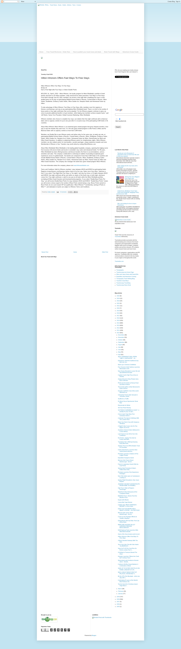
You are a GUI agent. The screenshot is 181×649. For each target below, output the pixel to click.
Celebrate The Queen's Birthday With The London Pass (128, 418)
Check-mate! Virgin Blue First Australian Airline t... (126, 414)
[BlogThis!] (71, 192)
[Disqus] (75, 223)
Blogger (94, 635)
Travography (120, 270)
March (120, 588)
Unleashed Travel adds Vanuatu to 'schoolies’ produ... (128, 395)
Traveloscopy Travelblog (123, 283)
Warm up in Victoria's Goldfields (127, 364)
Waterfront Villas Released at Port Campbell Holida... (127, 492)
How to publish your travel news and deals (87, 52)
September (121, 342)
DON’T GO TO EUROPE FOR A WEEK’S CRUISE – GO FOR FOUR (129, 509)
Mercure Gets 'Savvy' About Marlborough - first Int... (125, 460)
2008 (118, 599)
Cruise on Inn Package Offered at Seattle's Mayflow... (127, 517)
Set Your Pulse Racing (124, 407)
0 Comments (63, 192)
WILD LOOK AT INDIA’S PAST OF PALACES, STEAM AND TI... (127, 573)
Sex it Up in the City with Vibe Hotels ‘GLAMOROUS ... (128, 545)
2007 (118, 601)
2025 (118, 296)
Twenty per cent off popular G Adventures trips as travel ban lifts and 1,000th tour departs (127, 154)
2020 (118, 308)
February (121, 591)
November (121, 337)
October (120, 340)
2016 (118, 318)
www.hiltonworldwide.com (81, 165)
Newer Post (45, 252)
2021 (118, 305)
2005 (118, 606)
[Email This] (69, 192)
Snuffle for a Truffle (123, 399)
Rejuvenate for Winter (124, 405)
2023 (118, 301)
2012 (118, 328)
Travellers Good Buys (122, 281)
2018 (118, 313)
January (120, 593)
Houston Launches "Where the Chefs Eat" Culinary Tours (128, 557)
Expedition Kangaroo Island (126, 458)
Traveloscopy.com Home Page (125, 272)
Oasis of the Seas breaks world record (129, 534)
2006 (118, 604)
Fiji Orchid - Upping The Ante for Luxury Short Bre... (127, 438)
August (120, 344)
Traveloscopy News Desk (123, 285)
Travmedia (118, 236)
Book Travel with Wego (111, 52)
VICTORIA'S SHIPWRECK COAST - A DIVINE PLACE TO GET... (128, 410)
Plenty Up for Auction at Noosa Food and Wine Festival (128, 383)
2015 (118, 320)
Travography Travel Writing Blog (125, 278)
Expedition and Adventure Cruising (126, 276)
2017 (118, 315)
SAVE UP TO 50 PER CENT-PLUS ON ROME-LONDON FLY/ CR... (129, 569)
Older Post (105, 252)
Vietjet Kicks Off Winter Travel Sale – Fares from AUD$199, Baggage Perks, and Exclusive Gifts (127, 192)
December (121, 335)
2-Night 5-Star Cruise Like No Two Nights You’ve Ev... (127, 426)
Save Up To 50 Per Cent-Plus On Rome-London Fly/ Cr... (127, 549)
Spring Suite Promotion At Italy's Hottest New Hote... (127, 468)
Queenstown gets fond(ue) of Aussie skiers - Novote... (128, 561)
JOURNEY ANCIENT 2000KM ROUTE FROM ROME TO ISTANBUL (129, 484)
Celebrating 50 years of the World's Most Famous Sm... (128, 580)
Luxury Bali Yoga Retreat (125, 502)
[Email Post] (57, 192)
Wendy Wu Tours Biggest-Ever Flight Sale (132, 177)
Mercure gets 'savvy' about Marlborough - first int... (125, 513)
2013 (118, 325)
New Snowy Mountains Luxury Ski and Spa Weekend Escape (129, 371)
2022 (118, 303)
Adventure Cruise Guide (130, 52)
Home (41, 52)
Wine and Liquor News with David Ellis (127, 274)
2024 (118, 298)
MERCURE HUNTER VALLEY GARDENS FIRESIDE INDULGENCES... (126, 526)
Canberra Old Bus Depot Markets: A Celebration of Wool (128, 565)
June (119, 349)
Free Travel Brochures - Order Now (58, 52)
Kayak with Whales (123, 500)
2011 (118, 330)
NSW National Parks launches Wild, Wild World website (128, 530)
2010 (118, 332)
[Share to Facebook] (75, 192)
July (119, 347)
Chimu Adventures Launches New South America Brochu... (127, 450)
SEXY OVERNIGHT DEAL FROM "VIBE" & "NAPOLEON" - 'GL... (127, 357)
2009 (118, 596)
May (119, 352)
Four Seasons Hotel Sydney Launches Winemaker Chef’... (129, 367)
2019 (118, 310)
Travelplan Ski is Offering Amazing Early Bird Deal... (127, 442)
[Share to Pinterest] (77, 192)
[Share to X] (73, 192)
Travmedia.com (119, 261)
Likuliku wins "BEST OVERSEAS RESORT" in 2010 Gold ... (127, 505)
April (119, 354)
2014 (118, 323)
